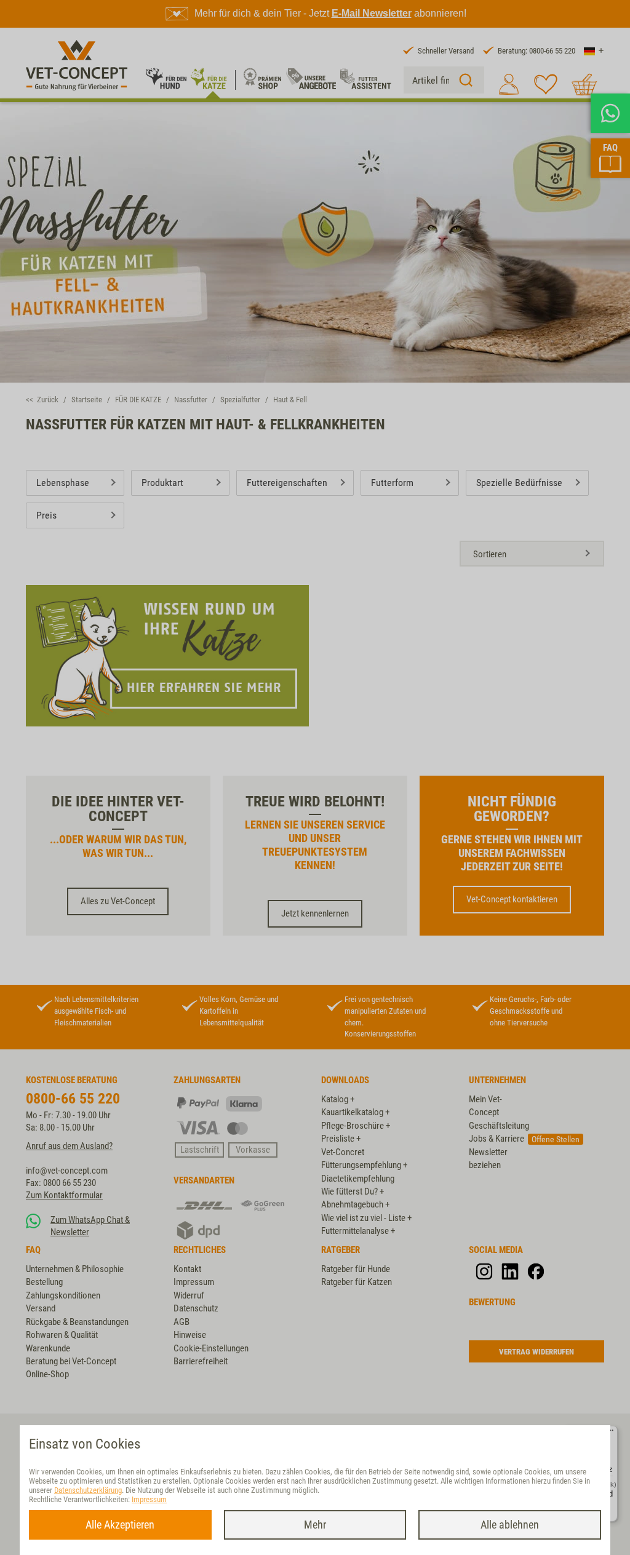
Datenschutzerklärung (88, 1490)
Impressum (149, 1499)
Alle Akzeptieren (120, 1524)
